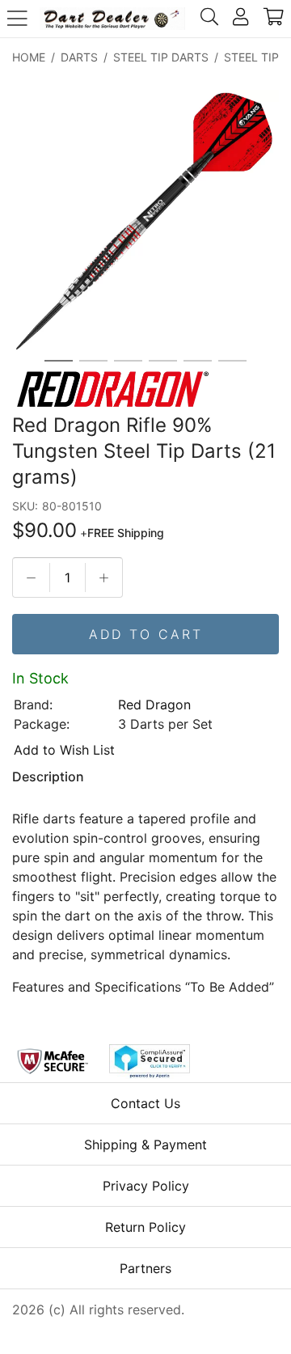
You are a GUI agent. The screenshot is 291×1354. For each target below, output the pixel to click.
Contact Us (145, 1103)
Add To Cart (146, 634)
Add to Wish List (64, 750)
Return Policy (145, 1227)
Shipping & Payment (145, 1144)
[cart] (274, 19)
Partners (145, 1268)
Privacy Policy (146, 1186)
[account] (240, 19)
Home (28, 57)
